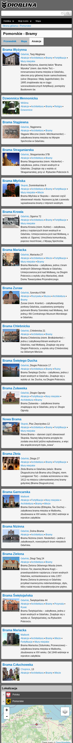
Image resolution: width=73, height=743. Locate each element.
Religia (58, 106)
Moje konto (22, 21)
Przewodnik (10, 41)
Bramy (49, 57)
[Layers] (65, 711)
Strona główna (10, 26)
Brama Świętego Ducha (20, 360)
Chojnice (25, 669)
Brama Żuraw (12, 288)
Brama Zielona (13, 554)
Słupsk (24, 185)
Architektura (37, 57)
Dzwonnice (27, 110)
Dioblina (6, 21)
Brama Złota (11, 453)
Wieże (40, 192)
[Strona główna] (19, 5)
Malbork (25, 496)
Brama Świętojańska (18, 595)
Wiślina (24, 103)
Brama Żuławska (15, 388)
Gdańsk (25, 54)
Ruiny (57, 369)
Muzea (47, 296)
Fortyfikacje (60, 57)
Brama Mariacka (14, 250)
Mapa (38, 21)
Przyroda (59, 603)
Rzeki (24, 607)
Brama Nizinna (13, 526)
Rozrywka (36, 296)
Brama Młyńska (14, 181)
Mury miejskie (28, 61)
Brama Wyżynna (15, 49)
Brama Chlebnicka (16, 326)
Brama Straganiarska (18, 150)
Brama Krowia (13, 211)
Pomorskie (25, 26)
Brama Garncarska (16, 492)
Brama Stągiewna (15, 122)
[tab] (36, 694)
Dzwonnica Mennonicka (20, 98)
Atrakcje (25, 57)
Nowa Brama (12, 419)
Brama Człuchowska (18, 664)
